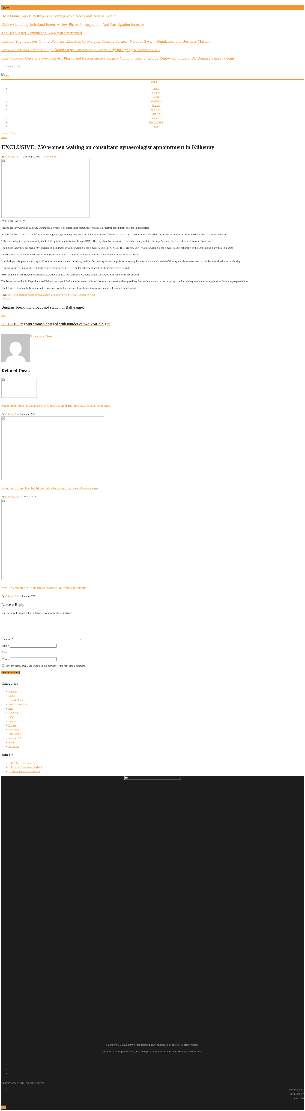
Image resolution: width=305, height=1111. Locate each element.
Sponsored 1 (14, 734)
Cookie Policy (296, 1094)
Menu (153, 81)
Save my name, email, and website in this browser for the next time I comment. (45, 666)
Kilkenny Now (12, 156)
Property (156, 114)
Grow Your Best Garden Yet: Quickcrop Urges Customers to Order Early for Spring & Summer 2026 (80, 50)
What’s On (156, 101)
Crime (11, 695)
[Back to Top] (3, 1107)
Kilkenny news (59, 294)
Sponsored (156, 109)
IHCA (10, 294)
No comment (50, 156)
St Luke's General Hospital (81, 294)
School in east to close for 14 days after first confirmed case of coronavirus (49, 488)
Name (5, 645)
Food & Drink (156, 122)
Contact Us (298, 1098)
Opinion (156, 105)
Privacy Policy (296, 1089)
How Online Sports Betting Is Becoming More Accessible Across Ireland (58, 16)
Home (4, 133)
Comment (7, 639)
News (156, 88)
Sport (156, 97)
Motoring (156, 118)
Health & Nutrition (18, 704)
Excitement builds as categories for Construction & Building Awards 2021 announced (56, 405)
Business (156, 92)
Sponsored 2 (14, 738)
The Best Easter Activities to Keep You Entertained (41, 33)
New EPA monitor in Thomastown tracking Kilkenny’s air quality (43, 587)
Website (5, 659)
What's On (13, 746)
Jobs (156, 126)
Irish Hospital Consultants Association (33, 294)
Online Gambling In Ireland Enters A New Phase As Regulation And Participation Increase (72, 24)
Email (5, 652)
